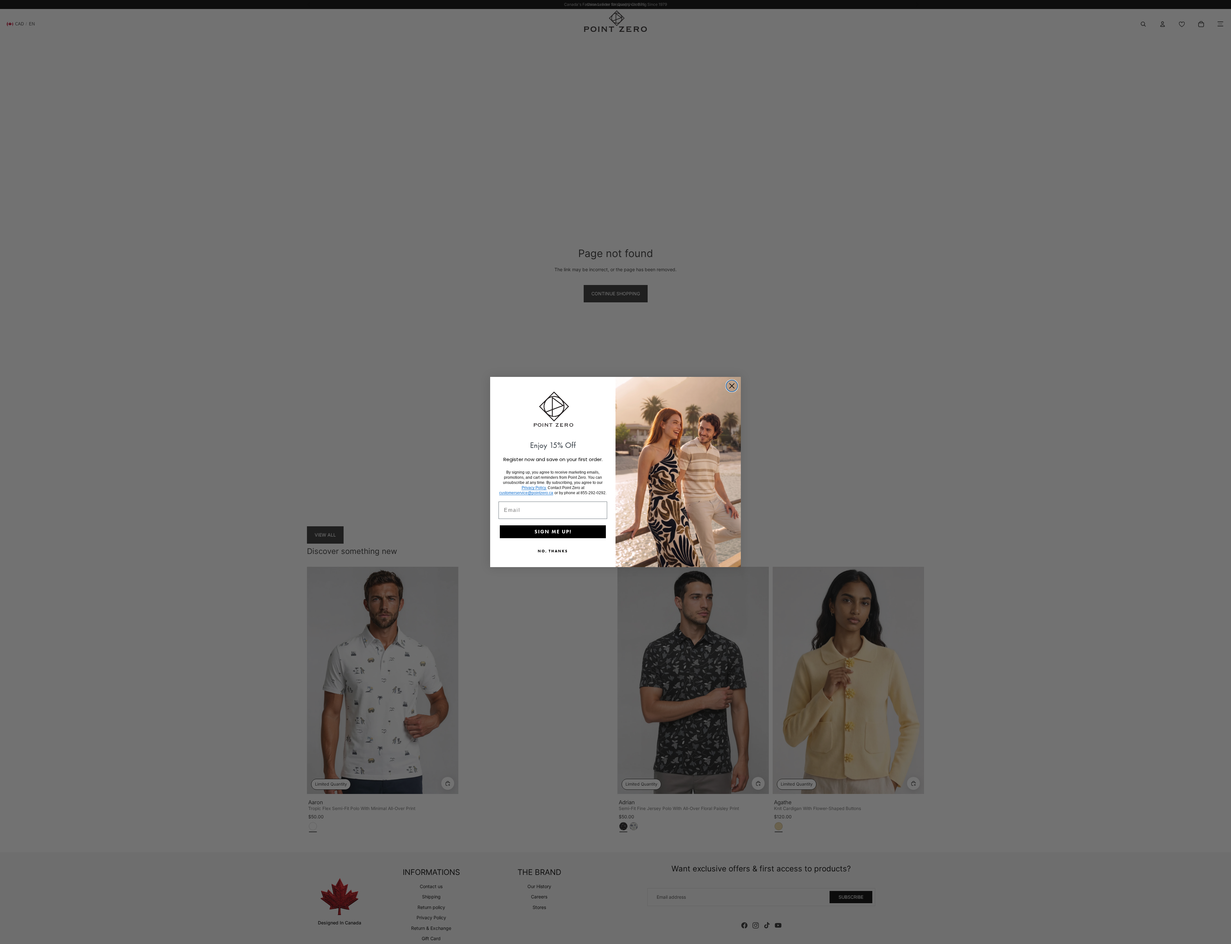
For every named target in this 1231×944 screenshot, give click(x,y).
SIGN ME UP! (553, 532)
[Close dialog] (732, 386)
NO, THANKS (553, 550)
